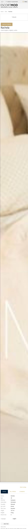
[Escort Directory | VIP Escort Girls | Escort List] (9, 6)
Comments (22, 491)
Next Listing (23, 487)
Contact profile (6, 24)
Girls (6, 11)
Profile (4, 491)
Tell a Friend (13, 491)
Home (2, 11)
